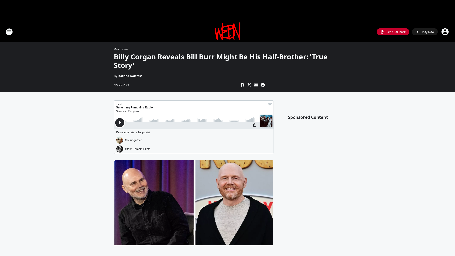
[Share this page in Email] (255, 84)
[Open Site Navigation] (9, 31)
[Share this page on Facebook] (242, 84)
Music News (121, 49)
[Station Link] (227, 31)
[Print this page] (262, 84)
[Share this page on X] (249, 84)
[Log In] (445, 31)
